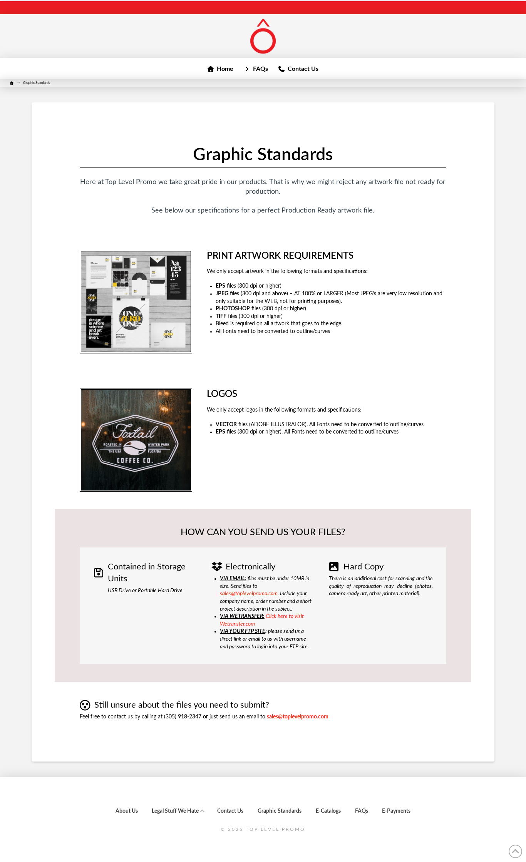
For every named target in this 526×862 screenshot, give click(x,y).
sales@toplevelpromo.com (249, 593)
